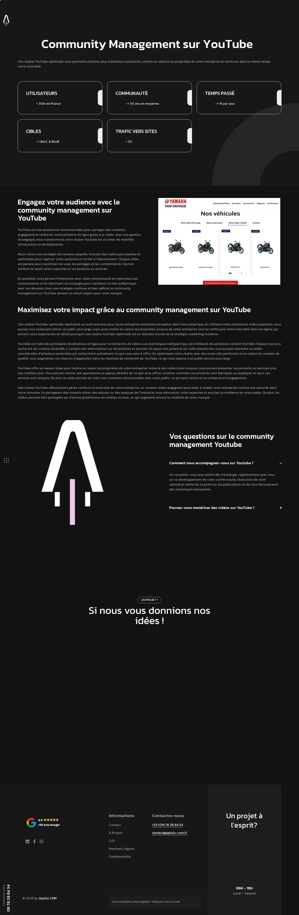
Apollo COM (48, 898)
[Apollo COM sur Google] (43, 821)
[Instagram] (41, 842)
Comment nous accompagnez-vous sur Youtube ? (211, 463)
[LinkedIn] (27, 842)
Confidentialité (120, 856)
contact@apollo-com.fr (169, 832)
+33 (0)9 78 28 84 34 (167, 824)
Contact (115, 824)
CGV (112, 840)
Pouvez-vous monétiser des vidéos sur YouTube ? (211, 507)
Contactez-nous (147, 636)
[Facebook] (34, 842)
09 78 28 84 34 (8, 898)
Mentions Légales (121, 848)
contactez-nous (242, 844)
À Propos (115, 832)
